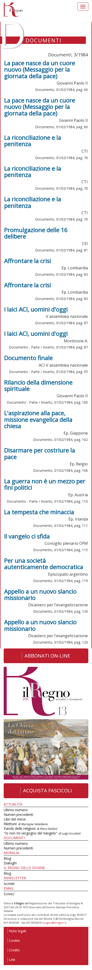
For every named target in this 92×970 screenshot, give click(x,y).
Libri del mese (15, 819)
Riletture (26, 823)
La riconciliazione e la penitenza (32, 140)
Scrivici (9, 894)
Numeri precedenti (18, 814)
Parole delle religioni (30, 828)
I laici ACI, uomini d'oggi (36, 309)
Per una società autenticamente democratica (43, 563)
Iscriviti (9, 883)
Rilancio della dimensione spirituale (38, 385)
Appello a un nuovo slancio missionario (40, 594)
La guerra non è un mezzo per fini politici (44, 484)
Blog (7, 858)
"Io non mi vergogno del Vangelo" (42, 833)
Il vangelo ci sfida (27, 536)
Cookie (14, 940)
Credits (14, 950)
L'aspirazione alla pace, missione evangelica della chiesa (38, 419)
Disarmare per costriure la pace (39, 453)
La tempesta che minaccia (39, 512)
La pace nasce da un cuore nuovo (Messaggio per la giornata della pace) (39, 69)
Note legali (17, 931)
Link (12, 959)
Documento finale (28, 358)
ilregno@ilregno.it (54, 922)
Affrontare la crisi (27, 261)
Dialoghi (10, 863)
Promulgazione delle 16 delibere (36, 233)
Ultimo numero (16, 810)
